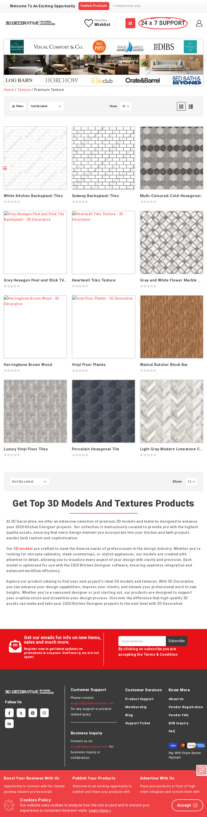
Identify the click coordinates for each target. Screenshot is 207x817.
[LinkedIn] (9, 723)
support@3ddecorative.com (92, 703)
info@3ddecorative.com (89, 746)
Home (9, 90)
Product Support (139, 699)
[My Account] (199, 23)
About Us (176, 699)
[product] (35, 158)
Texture (24, 90)
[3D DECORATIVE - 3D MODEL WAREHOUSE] (30, 23)
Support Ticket (137, 723)
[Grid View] (181, 106)
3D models (23, 549)
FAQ (172, 731)
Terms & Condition (161, 654)
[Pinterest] (33, 712)
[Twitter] (21, 712)
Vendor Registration (186, 707)
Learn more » (100, 810)
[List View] (191, 106)
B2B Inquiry (179, 723)
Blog (129, 715)
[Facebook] (9, 712)
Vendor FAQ (179, 715)
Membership (136, 707)
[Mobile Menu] (130, 23)
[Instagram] (44, 712)
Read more (58, 135)
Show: (114, 106)
